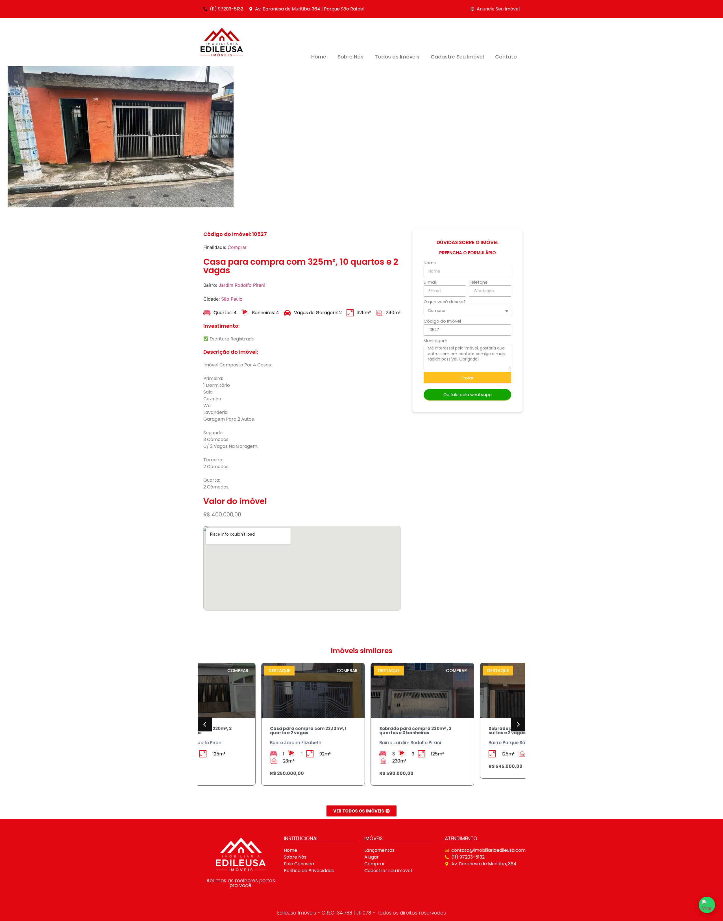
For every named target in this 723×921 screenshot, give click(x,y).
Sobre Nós (350, 56)
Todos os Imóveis (397, 56)
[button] (205, 724)
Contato (506, 56)
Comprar (237, 247)
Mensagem (435, 341)
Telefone (478, 282)
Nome (430, 263)
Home (318, 56)
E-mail (430, 282)
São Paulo (232, 299)
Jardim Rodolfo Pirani (242, 285)
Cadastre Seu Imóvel (457, 56)
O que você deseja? (445, 302)
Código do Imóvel (442, 321)
